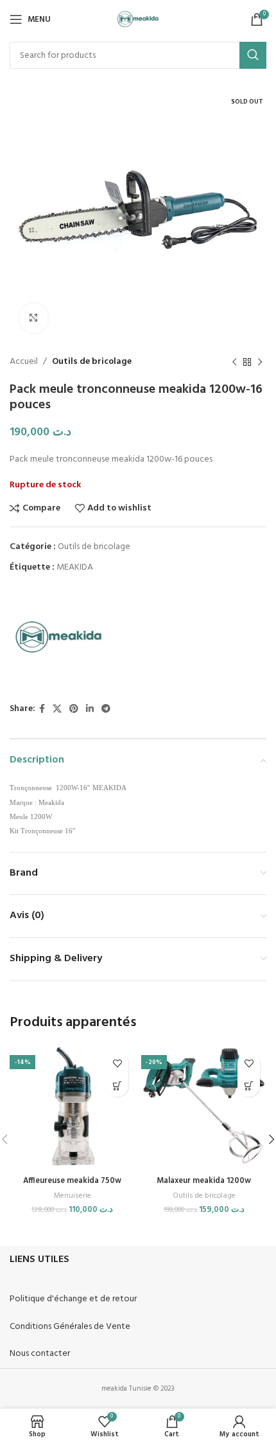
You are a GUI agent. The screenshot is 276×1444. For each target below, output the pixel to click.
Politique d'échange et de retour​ (73, 1299)
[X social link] (57, 709)
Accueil (24, 361)
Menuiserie (72, 1196)
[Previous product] (234, 362)
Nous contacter (40, 1353)
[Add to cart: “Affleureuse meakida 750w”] (117, 1085)
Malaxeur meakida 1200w (204, 1181)
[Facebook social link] (42, 709)
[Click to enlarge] (33, 317)
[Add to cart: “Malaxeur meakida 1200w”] (248, 1085)
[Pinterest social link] (73, 709)
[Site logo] (138, 19)
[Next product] (260, 362)
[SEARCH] (252, 55)
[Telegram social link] (106, 709)
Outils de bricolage (92, 361)
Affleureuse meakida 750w (72, 1181)
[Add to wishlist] (117, 1063)
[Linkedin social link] (90, 709)
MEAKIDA (74, 567)
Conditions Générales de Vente (70, 1326)
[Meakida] (58, 639)
